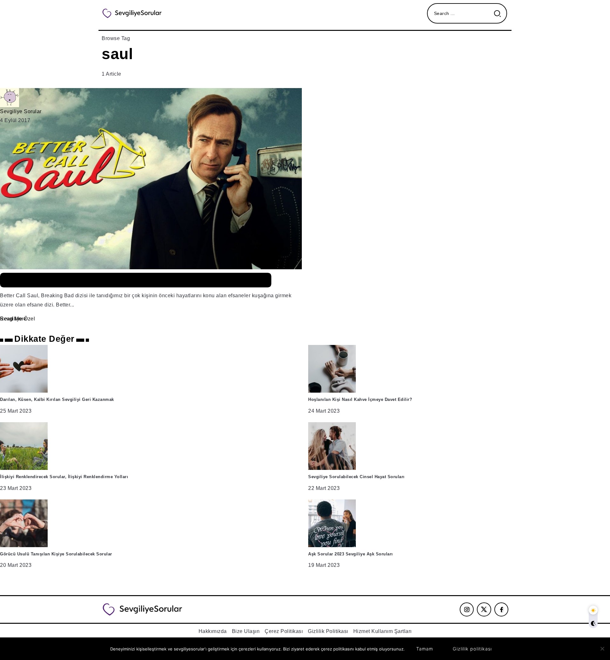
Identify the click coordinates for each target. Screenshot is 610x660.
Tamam (424, 648)
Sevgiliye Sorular (21, 111)
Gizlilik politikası (472, 648)
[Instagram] (466, 609)
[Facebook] (501, 609)
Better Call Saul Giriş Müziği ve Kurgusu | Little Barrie (135, 280)
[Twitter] (484, 609)
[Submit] (499, 13)
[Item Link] (305, 206)
